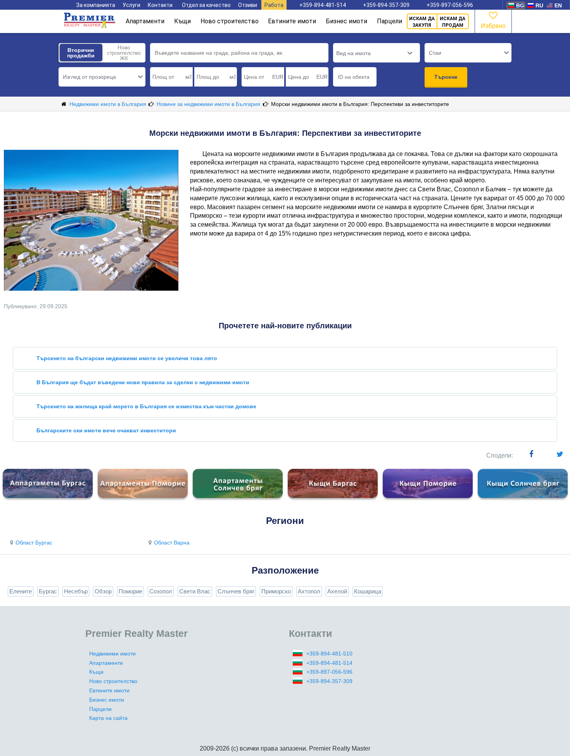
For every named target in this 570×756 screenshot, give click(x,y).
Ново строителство (229, 21)
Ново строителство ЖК (124, 52)
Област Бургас (34, 542)
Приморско (276, 591)
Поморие (130, 591)
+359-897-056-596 (450, 5)
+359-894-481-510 (329, 653)
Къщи (182, 21)
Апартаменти (145, 21)
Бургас (48, 591)
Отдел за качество (206, 5)
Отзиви (247, 5)
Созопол (160, 591)
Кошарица (367, 591)
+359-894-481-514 (322, 5)
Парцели (389, 21)
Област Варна (172, 542)
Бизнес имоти (346, 21)
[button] (102, 77)
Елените (20, 591)
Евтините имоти (292, 21)
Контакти (160, 5)
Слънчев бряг (236, 591)
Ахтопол (309, 591)
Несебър (76, 591)
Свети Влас (195, 591)
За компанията (95, 5)
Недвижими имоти (112, 653)
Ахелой (337, 591)
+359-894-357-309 (386, 5)
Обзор (103, 591)
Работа (273, 5)
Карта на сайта (108, 718)
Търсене (446, 77)
